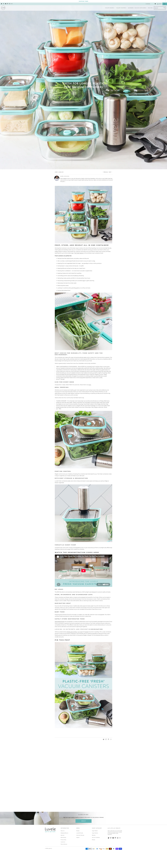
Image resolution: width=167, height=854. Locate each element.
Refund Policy (63, 837)
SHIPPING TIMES (83, 1)
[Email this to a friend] (111, 739)
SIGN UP (83, 821)
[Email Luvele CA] (11, 3)
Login (160, 3)
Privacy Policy (63, 839)
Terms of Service (64, 844)
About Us (62, 830)
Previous (105, 172)
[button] (110, 8)
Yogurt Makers (95, 830)
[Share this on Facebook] (106, 739)
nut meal (80, 631)
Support (78, 837)
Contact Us (63, 841)
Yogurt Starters (95, 832)
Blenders (93, 835)
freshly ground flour (72, 631)
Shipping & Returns (64, 832)
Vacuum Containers (96, 837)
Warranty (62, 835)
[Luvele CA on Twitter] (1, 3)
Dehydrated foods (59, 621)
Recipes (77, 830)
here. (90, 384)
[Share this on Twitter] (104, 739)
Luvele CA (50, 848)
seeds (86, 631)
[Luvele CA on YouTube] (5, 3)
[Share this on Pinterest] (108, 739)
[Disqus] (83, 760)
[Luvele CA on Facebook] (3, 3)
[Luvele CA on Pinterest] (7, 3)
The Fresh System (79, 253)
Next (110, 172)
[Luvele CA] (3, 8)
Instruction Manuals (80, 835)
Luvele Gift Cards (79, 832)
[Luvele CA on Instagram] (9, 3)
